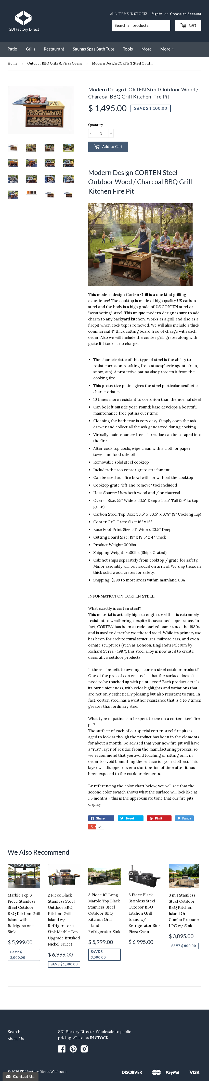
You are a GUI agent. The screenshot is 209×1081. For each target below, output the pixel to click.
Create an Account (185, 14)
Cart (192, 25)
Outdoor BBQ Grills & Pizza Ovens (54, 63)
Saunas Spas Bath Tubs (93, 49)
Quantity (95, 124)
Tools (128, 49)
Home (12, 63)
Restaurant (54, 49)
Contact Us (22, 1076)
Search (14, 1031)
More (146, 49)
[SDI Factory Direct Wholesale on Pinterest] (73, 1050)
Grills (30, 49)
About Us (16, 1038)
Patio (12, 49)
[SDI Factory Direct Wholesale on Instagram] (84, 1050)
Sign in (156, 14)
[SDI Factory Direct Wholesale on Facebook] (62, 1050)
